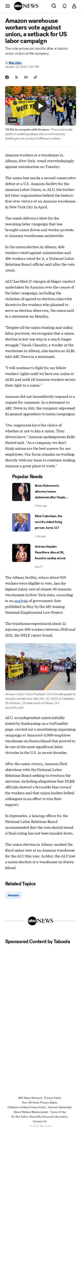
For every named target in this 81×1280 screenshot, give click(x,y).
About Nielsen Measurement (31, 1112)
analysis (21, 600)
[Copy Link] (35, 77)
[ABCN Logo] (26, 6)
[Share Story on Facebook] (7, 77)
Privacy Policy (52, 1098)
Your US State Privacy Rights (39, 1102)
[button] (8, 6)
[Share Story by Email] (25, 77)
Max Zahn (15, 63)
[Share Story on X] (16, 77)
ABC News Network (30, 1098)
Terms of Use (58, 1112)
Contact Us (40, 1121)
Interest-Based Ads (60, 1107)
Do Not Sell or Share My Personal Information (39, 1117)
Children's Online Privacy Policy (26, 1107)
